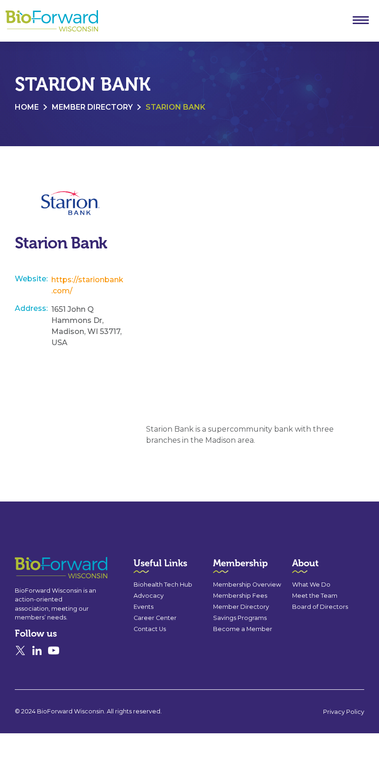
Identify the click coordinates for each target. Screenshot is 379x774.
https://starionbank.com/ (87, 285)
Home (27, 107)
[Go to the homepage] (44, 568)
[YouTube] (53, 650)
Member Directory (92, 107)
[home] (52, 21)
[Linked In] (37, 650)
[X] (20, 650)
